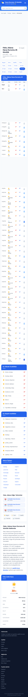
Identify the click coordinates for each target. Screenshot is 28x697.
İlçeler (21, 72)
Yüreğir (5, 487)
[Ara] (25, 8)
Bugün (4, 62)
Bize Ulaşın (4, 663)
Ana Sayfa (3, 13)
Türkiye (9, 13)
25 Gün (4, 68)
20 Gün (22, 65)
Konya (2, 686)
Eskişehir (3, 688)
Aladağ (5, 466)
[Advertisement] (14, 29)
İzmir (2, 673)
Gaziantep (3, 684)
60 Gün (4, 72)
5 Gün (20, 62)
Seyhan (17, 481)
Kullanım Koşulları (5, 661)
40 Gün (16, 68)
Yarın (9, 62)
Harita (2, 644)
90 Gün (10, 72)
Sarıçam (5, 481)
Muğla (2, 679)
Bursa (2, 677)
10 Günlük (16, 518)
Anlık (15, 72)
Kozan (16, 475)
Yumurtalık (17, 484)
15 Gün (15, 65)
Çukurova (5, 469)
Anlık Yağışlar (4, 648)
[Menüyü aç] (25, 2)
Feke (16, 469)
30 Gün (10, 68)
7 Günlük (7, 518)
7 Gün (3, 65)
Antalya (3, 675)
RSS (2, 656)
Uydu (2, 646)
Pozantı (5, 478)
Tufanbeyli (6, 484)
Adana (13, 13)
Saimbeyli (17, 478)
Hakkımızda (4, 659)
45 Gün (22, 68)
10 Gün (9, 65)
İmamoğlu (6, 472)
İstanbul (3, 669)
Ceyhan (17, 466)
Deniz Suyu (4, 650)
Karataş (5, 475)
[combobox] (14, 8)
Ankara (3, 671)
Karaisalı (17, 472)
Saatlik (14, 62)
